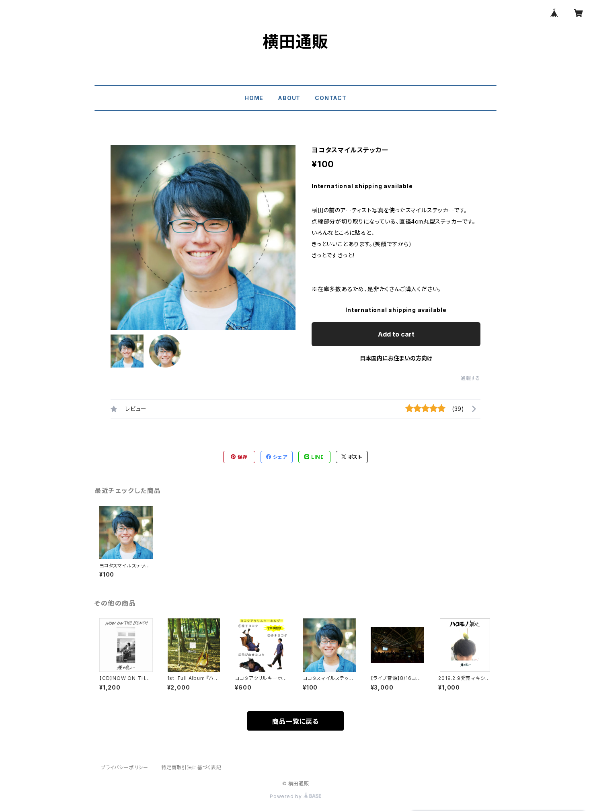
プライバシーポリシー (124, 767)
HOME (253, 97)
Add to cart (396, 334)
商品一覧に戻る (295, 721)
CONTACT (331, 97)
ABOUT (289, 97)
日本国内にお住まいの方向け (396, 358)
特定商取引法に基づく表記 (191, 767)
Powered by (287, 796)
